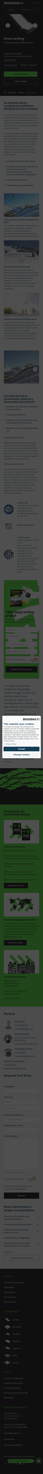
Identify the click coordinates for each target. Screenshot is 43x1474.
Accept (21, 749)
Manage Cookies (21, 755)
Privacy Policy (11, 744)
